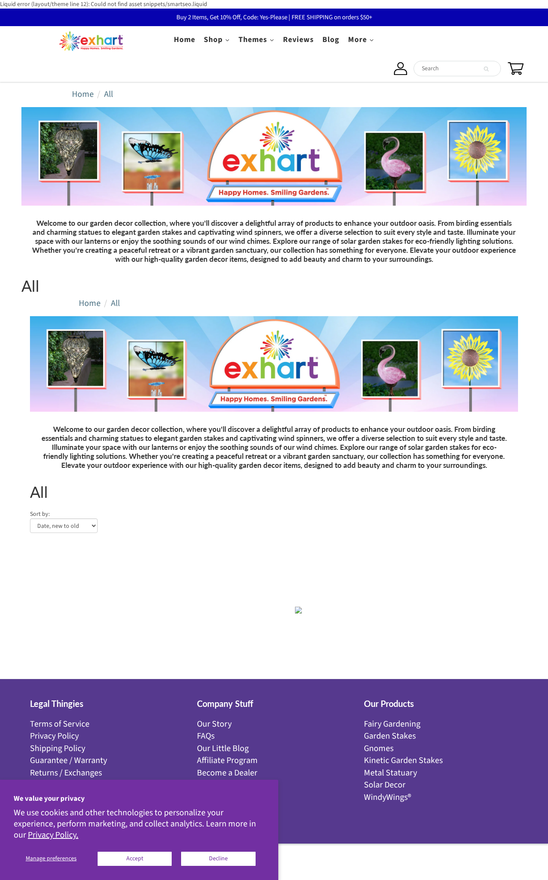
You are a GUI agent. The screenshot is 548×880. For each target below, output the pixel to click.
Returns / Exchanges (66, 773)
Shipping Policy (57, 748)
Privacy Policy (54, 736)
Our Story (214, 724)
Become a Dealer (227, 773)
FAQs (205, 736)
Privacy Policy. (53, 835)
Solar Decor (384, 785)
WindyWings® (387, 797)
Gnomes (378, 748)
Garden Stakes (390, 736)
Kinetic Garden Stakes (403, 760)
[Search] (486, 69)
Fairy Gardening (392, 724)
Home (83, 94)
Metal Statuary (390, 773)
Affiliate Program (227, 760)
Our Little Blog (223, 748)
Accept (134, 858)
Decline (218, 858)
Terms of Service (59, 724)
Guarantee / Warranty (68, 760)
